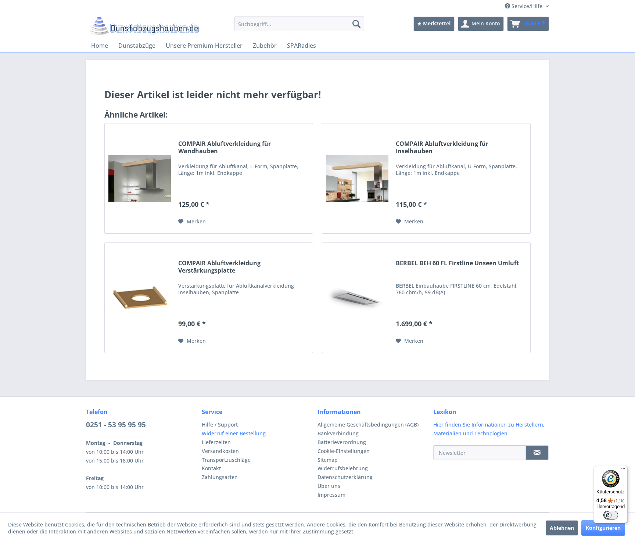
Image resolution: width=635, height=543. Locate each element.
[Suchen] (356, 24)
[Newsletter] (537, 452)
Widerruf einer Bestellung (234, 433)
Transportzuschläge (226, 459)
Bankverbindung (338, 433)
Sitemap (328, 459)
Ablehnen (562, 527)
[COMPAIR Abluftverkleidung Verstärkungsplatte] (139, 297)
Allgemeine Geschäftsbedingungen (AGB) (368, 424)
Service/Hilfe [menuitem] (527, 6)
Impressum (331, 494)
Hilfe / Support (220, 424)
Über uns (329, 485)
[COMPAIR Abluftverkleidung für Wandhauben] (139, 178)
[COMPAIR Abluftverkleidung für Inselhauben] (357, 178)
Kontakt (211, 468)
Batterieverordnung (342, 442)
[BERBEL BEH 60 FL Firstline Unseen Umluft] (357, 297)
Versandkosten (220, 450)
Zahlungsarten (220, 477)
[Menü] (623, 470)
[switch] (610, 515)
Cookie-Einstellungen (344, 450)
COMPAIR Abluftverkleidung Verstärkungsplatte (219, 266)
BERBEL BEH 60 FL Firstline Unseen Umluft (457, 263)
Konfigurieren (603, 527)
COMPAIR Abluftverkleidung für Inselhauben (442, 147)
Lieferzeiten (216, 442)
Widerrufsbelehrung (343, 468)
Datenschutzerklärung (345, 477)
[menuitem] (299, 24)
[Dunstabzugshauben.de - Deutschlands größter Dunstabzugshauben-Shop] (144, 26)
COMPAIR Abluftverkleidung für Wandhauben (224, 147)
